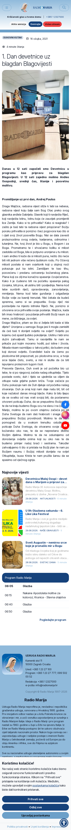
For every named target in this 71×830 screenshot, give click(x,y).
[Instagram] (65, 415)
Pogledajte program (53, 620)
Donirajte (35, 24)
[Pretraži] (64, 7)
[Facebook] (65, 405)
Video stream (52, 24)
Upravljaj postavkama (35, 815)
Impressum (58, 826)
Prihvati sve (35, 799)
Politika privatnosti (17, 826)
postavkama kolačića (46, 785)
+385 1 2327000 (55, 16)
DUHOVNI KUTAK (12, 37)
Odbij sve (35, 807)
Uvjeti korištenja (40, 826)
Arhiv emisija (18, 24)
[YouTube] (65, 425)
